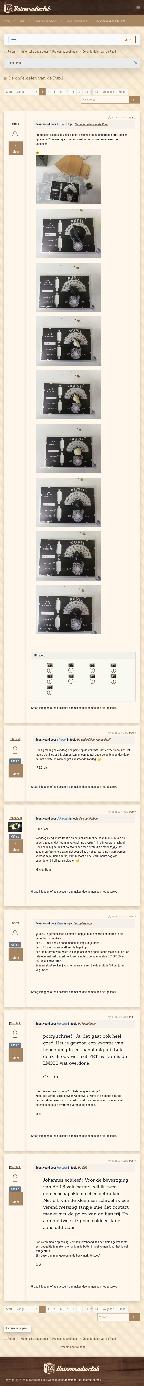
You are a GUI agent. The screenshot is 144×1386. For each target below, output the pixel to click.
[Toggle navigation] (13, 39)
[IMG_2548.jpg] (68, 287)
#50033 (132, 117)
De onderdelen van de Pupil (91, 124)
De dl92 (82, 1167)
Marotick (15, 1017)
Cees (15, 917)
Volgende (108, 92)
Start (9, 92)
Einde (122, 92)
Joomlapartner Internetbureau (82, 1380)
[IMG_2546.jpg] (68, 179)
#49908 (132, 732)
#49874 (132, 1016)
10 (86, 92)
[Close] (135, 63)
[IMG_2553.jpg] (68, 555)
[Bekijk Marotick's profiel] (15, 1034)
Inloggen (44, 708)
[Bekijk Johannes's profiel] (15, 827)
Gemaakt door (67, 1347)
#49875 (132, 916)
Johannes (15, 812)
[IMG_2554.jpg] (68, 609)
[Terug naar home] (27, 7)
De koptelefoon (88, 818)
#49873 (132, 1160)
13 (96, 92)
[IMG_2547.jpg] (68, 233)
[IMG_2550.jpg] (68, 394)
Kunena (81, 1347)
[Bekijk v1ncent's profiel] (15, 750)
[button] (138, 7)
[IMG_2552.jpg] (68, 502)
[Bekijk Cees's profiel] (15, 933)
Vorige (21, 92)
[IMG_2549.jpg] (68, 341)
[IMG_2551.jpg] (68, 448)
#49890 (132, 811)
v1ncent (15, 733)
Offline (15, 761)
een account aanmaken (67, 708)
